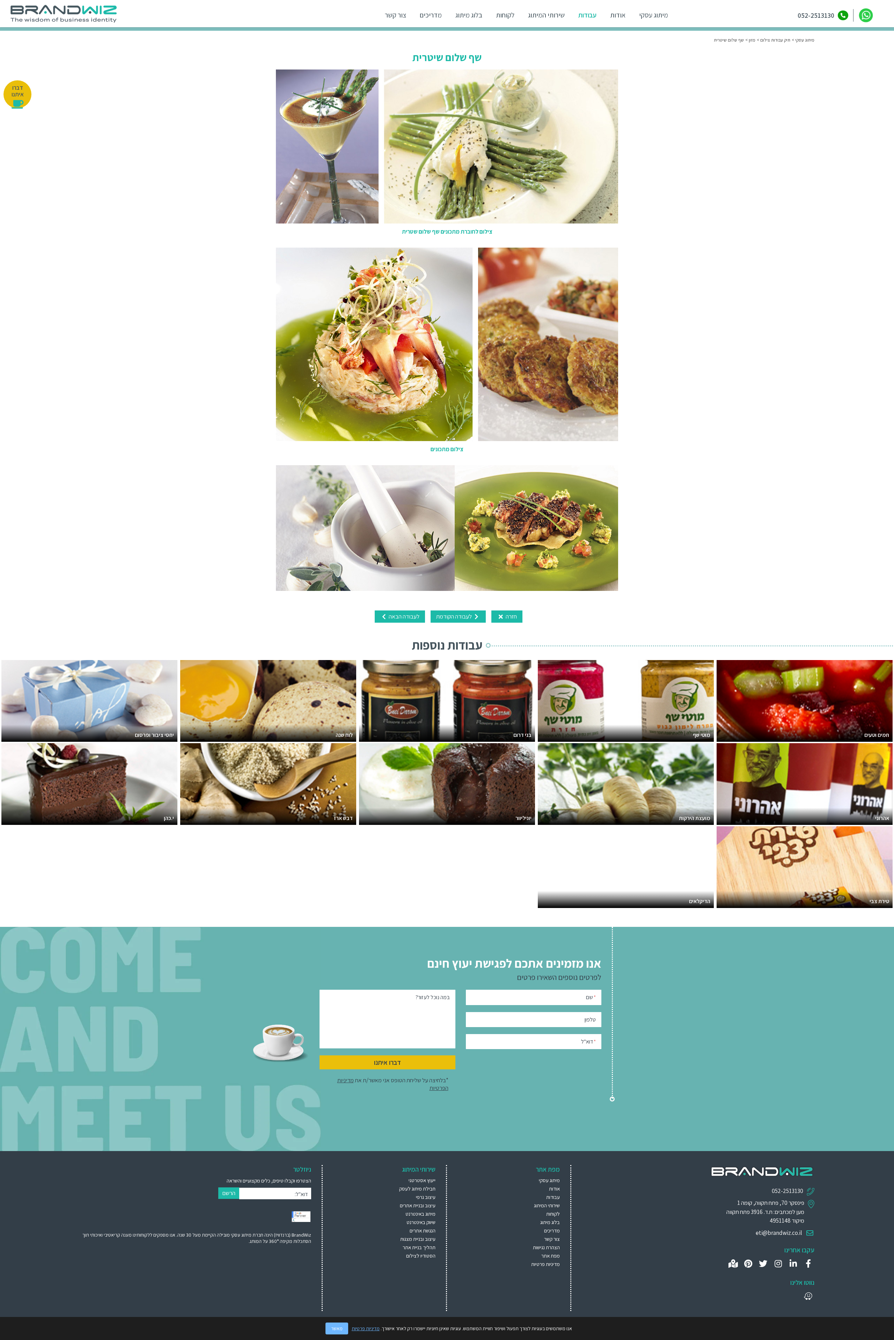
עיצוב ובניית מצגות (417, 1239)
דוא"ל (588, 1041)
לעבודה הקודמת (454, 616)
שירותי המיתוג (546, 15)
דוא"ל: (301, 1194)
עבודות (587, 15)
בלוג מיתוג (468, 15)
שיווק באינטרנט (420, 1222)
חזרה (511, 616)
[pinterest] (748, 1264)
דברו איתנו (387, 1062)
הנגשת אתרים (422, 1230)
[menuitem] (387, 1180)
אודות (617, 15)
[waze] (808, 1296)
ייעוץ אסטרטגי (422, 1180)
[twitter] (763, 1264)
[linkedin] (793, 1264)
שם (591, 997)
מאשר (337, 1328)
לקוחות (505, 15)
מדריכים (431, 15)
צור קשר (395, 15)
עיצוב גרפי (425, 1197)
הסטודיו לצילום (420, 1255)
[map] (733, 1264)
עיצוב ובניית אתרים (417, 1205)
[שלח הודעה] (866, 15)
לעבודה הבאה (403, 616)
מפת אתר (550, 1255)
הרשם (228, 1193)
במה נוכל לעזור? (433, 997)
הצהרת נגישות (546, 1247)
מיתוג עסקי (653, 15)
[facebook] (808, 1264)
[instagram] (778, 1264)
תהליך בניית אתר (419, 1247)
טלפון (590, 1019)
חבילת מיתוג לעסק (417, 1188)
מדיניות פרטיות (545, 1264)
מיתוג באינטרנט (420, 1213)
